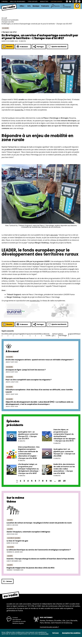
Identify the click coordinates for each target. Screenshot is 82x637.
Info (29, 6)
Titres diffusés (33, 1)
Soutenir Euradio (56, 1)
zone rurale (48, 335)
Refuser (55, 633)
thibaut (77, 334)
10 (51, 481)
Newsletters (44, 1)
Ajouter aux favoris (59, 47)
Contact (15, 617)
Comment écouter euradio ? (49, 627)
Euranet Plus (19, 110)
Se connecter (67, 6)
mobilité (38, 334)
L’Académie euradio (19, 621)
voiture (32, 334)
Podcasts (45, 6)
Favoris (57, 6)
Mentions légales (18, 623)
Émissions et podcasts (10, 20)
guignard (71, 334)
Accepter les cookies (71, 633)
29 (64, 481)
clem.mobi (54, 235)
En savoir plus (43, 633)
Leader (10, 334)
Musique (36, 6)
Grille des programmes (17, 1)
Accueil (4, 18)
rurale (43, 334)
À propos (5, 1)
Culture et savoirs (13, 538)
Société (9, 520)
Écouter (9, 47)
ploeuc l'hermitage (62, 335)
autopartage (17, 334)
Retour (9, 581)
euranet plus (35, 300)
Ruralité (5, 334)
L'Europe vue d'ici (8, 22)
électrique (26, 334)
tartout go (55, 335)
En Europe (5, 28)
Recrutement (16, 619)
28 (59, 481)
